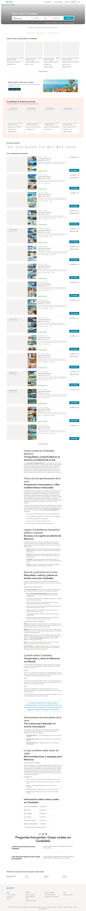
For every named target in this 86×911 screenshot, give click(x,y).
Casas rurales (48, 22)
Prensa (27, 898)
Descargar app (48, 2)
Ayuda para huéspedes (30, 894)
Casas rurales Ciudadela (69, 22)
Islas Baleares (55, 22)
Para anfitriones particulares (50, 894)
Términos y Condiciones (52, 907)
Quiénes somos (10, 896)
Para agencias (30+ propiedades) (51, 896)
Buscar (68, 18)
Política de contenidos (67, 907)
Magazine (9, 898)
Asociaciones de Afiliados (31, 900)
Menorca (61, 22)
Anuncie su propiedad (58, 2)
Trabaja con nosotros (11, 894)
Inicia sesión (67, 2)
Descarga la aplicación (68, 894)
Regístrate (74, 2)
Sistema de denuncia (43, 908)
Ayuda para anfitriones (30, 896)
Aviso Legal (43, 907)
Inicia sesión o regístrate (14, 89)
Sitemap (75, 907)
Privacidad (60, 907)
